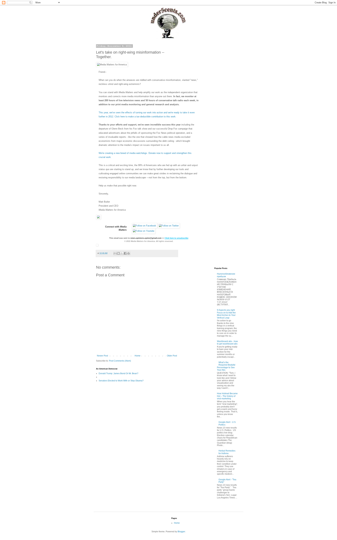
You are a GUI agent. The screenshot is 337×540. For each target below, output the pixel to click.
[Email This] (115, 253)
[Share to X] (122, 253)
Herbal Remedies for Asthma (227, 452)
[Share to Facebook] (125, 253)
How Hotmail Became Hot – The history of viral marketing (227, 396)
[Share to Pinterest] (128, 253)
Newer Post (102, 355)
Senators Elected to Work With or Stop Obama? (121, 380)
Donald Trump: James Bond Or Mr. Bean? (118, 373)
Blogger (181, 531)
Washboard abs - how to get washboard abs (227, 342)
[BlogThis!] (118, 253)
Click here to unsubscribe (176, 238)
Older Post (172, 355)
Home (137, 355)
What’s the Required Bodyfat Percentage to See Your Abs (226, 366)
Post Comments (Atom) (120, 361)
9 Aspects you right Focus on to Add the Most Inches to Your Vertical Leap (226, 314)
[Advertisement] (211, 97)
